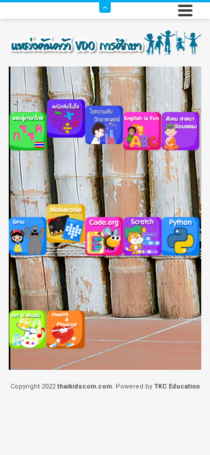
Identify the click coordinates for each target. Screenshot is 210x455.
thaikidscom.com (84, 386)
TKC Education (177, 386)
